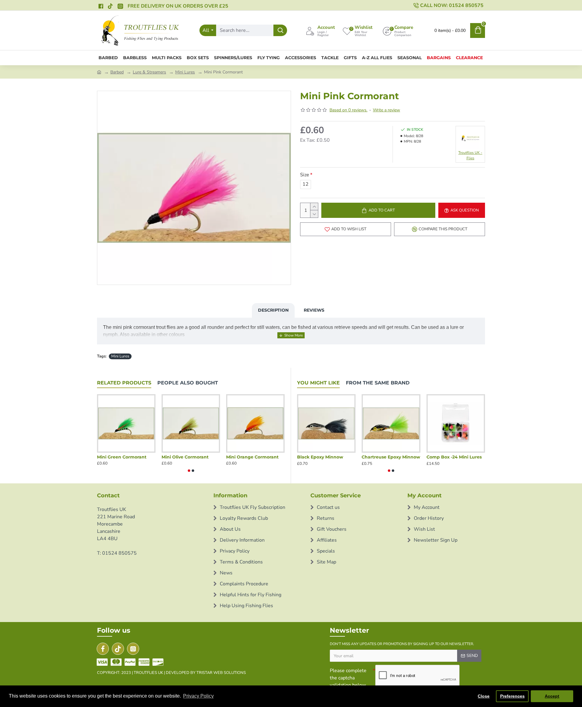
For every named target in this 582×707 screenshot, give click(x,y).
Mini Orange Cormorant (252, 457)
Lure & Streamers (149, 72)
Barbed (117, 72)
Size (304, 174)
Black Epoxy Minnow (320, 457)
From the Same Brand (378, 383)
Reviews (314, 310)
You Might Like (318, 383)
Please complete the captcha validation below (348, 677)
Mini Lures (185, 72)
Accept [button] (552, 696)
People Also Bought (187, 383)
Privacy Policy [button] (198, 696)
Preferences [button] (512, 696)
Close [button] (484, 696)
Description (273, 310)
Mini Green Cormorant (121, 457)
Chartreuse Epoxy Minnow (391, 457)
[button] (189, 470)
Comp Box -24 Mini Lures (454, 457)
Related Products (124, 383)
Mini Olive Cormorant (185, 457)
